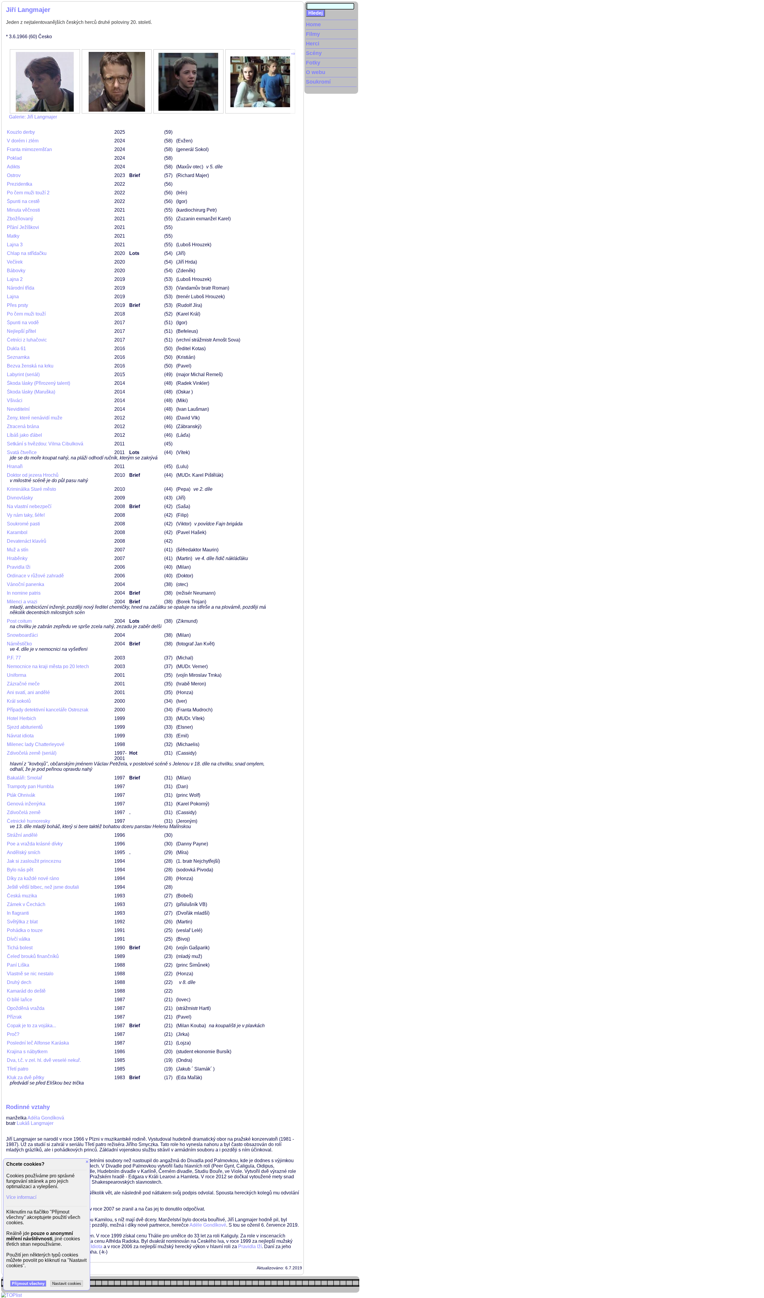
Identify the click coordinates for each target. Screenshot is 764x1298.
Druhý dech (19, 982)
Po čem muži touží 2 (28, 192)
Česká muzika (22, 895)
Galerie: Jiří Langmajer (33, 116)
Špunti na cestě (23, 201)
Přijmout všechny (28, 1283)
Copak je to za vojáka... (31, 1025)
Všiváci (14, 400)
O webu (315, 72)
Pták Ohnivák (21, 795)
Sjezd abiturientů (25, 727)
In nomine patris (24, 593)
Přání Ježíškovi (23, 227)
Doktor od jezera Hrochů (32, 475)
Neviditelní (18, 409)
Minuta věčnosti (23, 210)
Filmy (313, 34)
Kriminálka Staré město (31, 489)
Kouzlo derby (21, 132)
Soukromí (318, 82)
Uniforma (16, 675)
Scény (314, 53)
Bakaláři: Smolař (24, 777)
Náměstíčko (19, 643)
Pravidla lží (250, 1246)
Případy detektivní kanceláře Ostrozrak (47, 709)
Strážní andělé (22, 835)
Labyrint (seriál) (23, 374)
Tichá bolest (20, 947)
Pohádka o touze (25, 930)
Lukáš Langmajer (35, 1123)
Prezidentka (19, 184)
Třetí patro (17, 1068)
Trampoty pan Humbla (30, 786)
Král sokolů (19, 701)
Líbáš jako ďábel (24, 435)
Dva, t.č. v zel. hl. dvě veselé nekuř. (44, 1060)
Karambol (17, 532)
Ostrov (14, 175)
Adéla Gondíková (45, 1117)
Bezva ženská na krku (30, 365)
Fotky (313, 63)
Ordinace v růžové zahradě (35, 575)
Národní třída (20, 287)
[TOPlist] (11, 1295)
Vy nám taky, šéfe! (26, 515)
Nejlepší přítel (21, 331)
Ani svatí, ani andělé (28, 692)
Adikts (13, 166)
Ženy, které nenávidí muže (34, 417)
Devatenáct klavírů (26, 541)
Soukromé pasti (23, 523)
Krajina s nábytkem (27, 1051)
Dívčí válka (18, 939)
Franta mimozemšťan (29, 149)
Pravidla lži (18, 567)
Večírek (15, 261)
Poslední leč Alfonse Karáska (38, 1042)
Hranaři (15, 466)
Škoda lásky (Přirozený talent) (38, 383)
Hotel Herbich (21, 718)
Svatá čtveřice (22, 452)
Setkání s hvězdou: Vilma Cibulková (45, 443)
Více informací (21, 1197)
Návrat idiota (20, 735)
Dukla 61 (16, 348)
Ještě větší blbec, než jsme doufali (43, 887)
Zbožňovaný (20, 218)
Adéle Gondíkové (208, 1225)
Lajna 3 (15, 244)
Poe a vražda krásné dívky (35, 843)
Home (313, 24)
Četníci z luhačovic (27, 339)
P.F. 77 (14, 657)
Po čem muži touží (26, 313)
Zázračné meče (23, 683)
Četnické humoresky (28, 821)
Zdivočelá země (24, 812)
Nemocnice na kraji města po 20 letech (48, 666)
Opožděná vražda (25, 1008)
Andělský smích (23, 852)
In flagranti (18, 913)
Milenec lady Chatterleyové (35, 744)
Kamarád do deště (26, 991)
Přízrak (14, 1016)
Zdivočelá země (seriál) (31, 753)
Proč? (13, 1034)
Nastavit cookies (66, 1283)
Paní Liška (18, 965)
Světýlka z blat (22, 921)
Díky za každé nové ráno (33, 878)
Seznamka (18, 357)
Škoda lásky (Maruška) (31, 391)
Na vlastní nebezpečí (29, 506)
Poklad (14, 158)
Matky (13, 236)
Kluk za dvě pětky (25, 1077)
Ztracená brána (23, 426)
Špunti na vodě (23, 322)
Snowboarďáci (22, 635)
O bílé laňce (19, 999)
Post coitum (19, 621)
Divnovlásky (20, 497)
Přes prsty (17, 305)
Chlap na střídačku (27, 253)
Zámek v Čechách (26, 904)
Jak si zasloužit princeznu (34, 861)
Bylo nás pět (20, 869)
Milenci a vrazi (22, 601)
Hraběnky (17, 558)
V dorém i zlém (22, 140)
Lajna (13, 296)
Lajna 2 (15, 279)
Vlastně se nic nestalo (30, 973)
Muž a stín (17, 549)
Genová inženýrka (26, 803)
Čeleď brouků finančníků (33, 956)
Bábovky (16, 270)
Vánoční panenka (25, 584)
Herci (312, 44)
